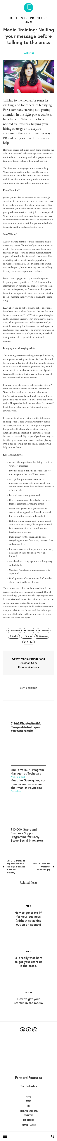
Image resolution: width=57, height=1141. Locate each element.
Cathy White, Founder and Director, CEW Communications (28, 663)
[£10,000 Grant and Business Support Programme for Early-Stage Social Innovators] (28, 821)
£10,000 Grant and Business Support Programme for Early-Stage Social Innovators (27, 835)
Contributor (29, 1086)
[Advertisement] (28, 734)
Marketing (29, 53)
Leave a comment (28, 687)
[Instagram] (34, 1029)
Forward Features (28, 1077)
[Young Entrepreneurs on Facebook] (28, 1029)
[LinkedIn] (22, 1029)
